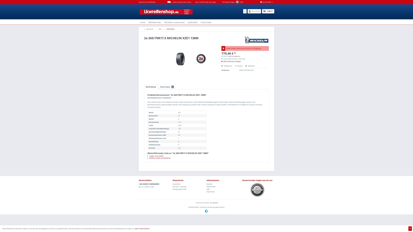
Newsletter (176, 184)
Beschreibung (151, 87)
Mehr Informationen (142, 229)
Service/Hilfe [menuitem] (267, 2)
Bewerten (251, 66)
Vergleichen (227, 66)
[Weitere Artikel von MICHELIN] (256, 40)
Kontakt (209, 184)
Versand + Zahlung (179, 187)
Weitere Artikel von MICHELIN (160, 158)
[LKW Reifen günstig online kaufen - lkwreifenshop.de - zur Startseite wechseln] (166, 11)
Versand (215, 203)
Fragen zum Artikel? (156, 156)
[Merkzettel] (245, 11)
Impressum (210, 192)
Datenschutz (211, 187)
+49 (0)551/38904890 (149, 184)
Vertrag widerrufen (179, 189)
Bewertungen (166, 87)
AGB (208, 189)
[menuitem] (245, 11)
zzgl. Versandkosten (234, 56)
